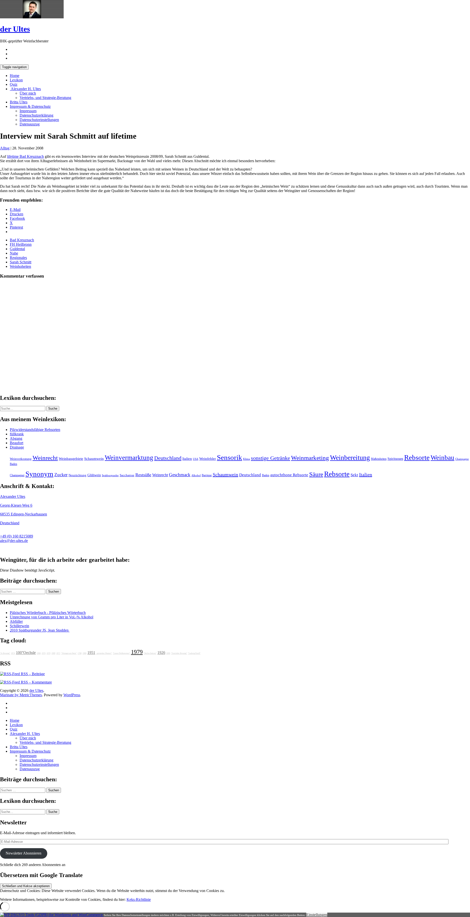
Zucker (61, 474)
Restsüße (143, 474)
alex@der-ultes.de (14, 540)
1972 (58, 653)
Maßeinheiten (379, 459)
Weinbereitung (350, 457)
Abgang (16, 438)
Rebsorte (417, 457)
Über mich (28, 93)
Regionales (18, 258)
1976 (44, 653)
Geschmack (179, 474)
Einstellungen (316, 915)
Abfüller (16, 621)
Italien (187, 459)
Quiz (13, 84)
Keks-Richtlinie (139, 899)
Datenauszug (30, 124)
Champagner (17, 475)
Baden (13, 464)
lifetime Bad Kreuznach (25, 156)
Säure (316, 474)
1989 (53, 653)
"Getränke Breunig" (179, 653)
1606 (168, 653)
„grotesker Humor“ (104, 653)
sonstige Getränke (270, 458)
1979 (137, 652)
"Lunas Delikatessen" (121, 653)
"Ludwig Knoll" (194, 653)
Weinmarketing (310, 457)
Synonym (39, 474)
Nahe (14, 253)
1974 (13, 653)
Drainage (17, 447)
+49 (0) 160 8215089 (16, 536)
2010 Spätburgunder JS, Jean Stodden (40, 630)
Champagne (462, 459)
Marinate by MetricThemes (21, 695)
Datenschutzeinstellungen (39, 120)
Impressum (28, 111)
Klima (246, 458)
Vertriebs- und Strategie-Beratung (45, 98)
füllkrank (17, 434)
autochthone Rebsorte (289, 475)
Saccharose (127, 475)
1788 (80, 653)
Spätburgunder (110, 475)
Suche (52, 408)
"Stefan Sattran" (150, 653)
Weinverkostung (21, 459)
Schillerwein (19, 626)
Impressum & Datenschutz (30, 106)
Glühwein (94, 475)
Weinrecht (45, 457)
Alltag (5, 148)
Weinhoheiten (20, 266)
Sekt (354, 475)
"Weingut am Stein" (69, 653)
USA (195, 459)
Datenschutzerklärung (36, 115)
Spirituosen (395, 459)
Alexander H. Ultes (25, 89)
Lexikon (16, 80)
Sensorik (229, 457)
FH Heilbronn (21, 244)
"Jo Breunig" (5, 653)
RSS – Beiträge (32, 674)
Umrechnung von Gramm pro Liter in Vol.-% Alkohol (51, 617)
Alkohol (196, 475)
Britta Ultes (18, 102)
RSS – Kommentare (36, 682)
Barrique (207, 475)
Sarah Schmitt (20, 262)
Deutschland (167, 458)
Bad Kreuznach (22, 240)
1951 (91, 652)
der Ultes (15, 28)
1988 (39, 653)
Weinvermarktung (129, 457)
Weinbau (442, 457)
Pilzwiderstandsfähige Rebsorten (35, 430)
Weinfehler (207, 459)
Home (14, 75)
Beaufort (16, 443)
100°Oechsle (26, 652)
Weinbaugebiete (71, 459)
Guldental (17, 249)
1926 (161, 652)
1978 (48, 653)
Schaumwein (94, 459)
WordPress (71, 695)
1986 (84, 653)
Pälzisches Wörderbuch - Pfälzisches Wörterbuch (48, 613)
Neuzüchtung (77, 475)
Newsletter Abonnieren (23, 853)
